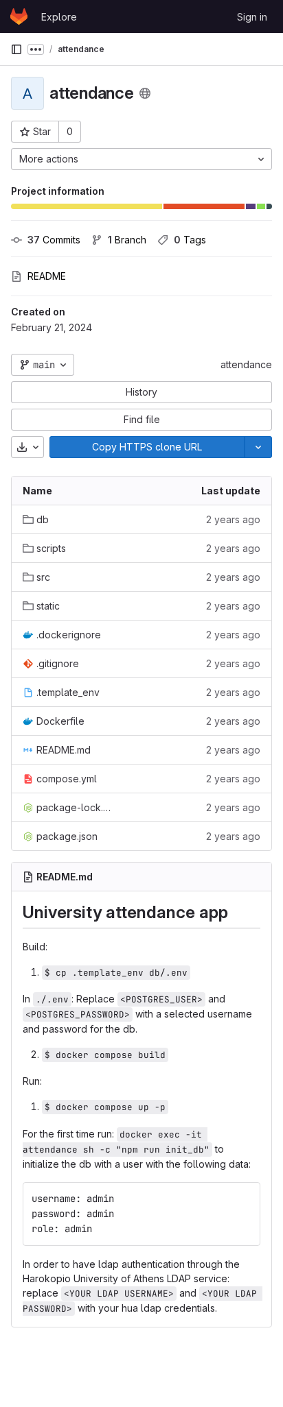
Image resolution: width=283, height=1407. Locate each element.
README (46, 276)
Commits (53, 239)
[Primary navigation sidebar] (16, 49)
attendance (246, 364)
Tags (190, 239)
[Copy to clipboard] (244, 1198)
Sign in (252, 17)
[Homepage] (19, 16)
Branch (127, 239)
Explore (59, 17)
